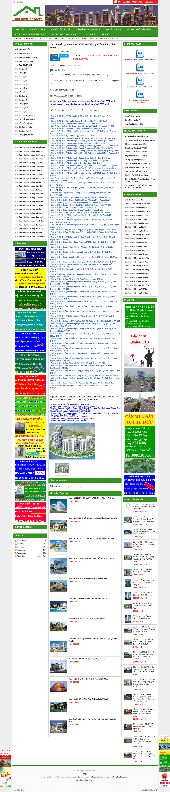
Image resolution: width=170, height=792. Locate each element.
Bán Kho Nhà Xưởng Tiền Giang (137, 223)
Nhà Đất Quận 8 (21, 96)
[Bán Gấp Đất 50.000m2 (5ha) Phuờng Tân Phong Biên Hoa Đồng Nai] (128, 587)
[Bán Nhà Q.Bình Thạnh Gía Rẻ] (30, 470)
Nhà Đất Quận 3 (21, 77)
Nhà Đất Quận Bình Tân (24, 135)
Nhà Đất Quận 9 (21, 100)
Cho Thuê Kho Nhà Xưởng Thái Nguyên (30, 236)
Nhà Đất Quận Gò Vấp (23, 127)
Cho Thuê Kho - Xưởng (24, 61)
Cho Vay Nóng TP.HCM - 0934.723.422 (139, 164)
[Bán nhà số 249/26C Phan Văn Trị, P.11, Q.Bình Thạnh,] (58, 706)
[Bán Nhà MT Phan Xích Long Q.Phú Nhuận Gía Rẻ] (30, 427)
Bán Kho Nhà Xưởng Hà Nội (135, 239)
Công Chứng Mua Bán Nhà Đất (136, 144)
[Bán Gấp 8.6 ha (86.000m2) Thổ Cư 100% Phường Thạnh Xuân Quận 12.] (128, 548)
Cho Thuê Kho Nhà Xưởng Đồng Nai (28, 151)
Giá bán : (53, 66)
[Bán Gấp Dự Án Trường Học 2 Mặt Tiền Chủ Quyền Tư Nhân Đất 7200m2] (128, 511)
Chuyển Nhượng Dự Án (134, 116)
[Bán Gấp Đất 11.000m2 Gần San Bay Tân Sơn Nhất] (128, 576)
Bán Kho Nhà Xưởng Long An (136, 219)
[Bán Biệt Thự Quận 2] (30, 300)
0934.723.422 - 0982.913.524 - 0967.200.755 (137, 2)
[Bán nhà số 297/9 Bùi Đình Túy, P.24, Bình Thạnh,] (58, 626)
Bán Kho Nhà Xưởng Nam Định (136, 274)
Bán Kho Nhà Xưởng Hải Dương (137, 281)
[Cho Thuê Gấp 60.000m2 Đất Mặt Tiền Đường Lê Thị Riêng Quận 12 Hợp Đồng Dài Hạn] (128, 673)
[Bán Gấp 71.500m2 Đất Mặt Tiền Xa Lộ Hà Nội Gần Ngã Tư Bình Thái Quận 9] (128, 646)
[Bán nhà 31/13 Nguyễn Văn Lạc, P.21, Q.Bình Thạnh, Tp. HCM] (58, 565)
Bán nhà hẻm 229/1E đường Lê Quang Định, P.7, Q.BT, (89, 599)
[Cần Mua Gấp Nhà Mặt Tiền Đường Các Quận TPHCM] (5, 758)
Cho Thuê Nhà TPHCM (23, 53)
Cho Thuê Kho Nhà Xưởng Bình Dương (30, 155)
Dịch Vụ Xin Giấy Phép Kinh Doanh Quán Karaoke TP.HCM (140, 180)
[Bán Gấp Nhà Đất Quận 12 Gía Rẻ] (30, 278)
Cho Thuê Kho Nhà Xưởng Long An (28, 163)
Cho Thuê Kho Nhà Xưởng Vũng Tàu (29, 159)
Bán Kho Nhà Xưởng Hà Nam (136, 246)
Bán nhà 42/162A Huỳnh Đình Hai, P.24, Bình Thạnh (88, 578)
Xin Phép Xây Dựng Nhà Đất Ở (136, 136)
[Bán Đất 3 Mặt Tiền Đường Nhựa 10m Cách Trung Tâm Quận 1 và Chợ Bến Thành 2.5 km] (128, 758)
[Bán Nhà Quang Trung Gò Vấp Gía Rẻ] (30, 491)
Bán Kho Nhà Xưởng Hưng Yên (137, 258)
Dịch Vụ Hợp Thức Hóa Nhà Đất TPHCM (140, 140)
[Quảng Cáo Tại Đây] (5, 777)
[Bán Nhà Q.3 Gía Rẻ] (30, 363)
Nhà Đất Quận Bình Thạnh (25, 115)
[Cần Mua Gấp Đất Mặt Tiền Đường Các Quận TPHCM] (164, 742)
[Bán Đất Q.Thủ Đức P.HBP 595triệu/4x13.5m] (139, 316)
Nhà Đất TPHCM (113, 29)
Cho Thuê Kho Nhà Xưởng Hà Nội (28, 182)
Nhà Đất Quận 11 (21, 108)
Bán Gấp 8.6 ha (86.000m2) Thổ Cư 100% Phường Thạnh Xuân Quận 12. (144, 544)
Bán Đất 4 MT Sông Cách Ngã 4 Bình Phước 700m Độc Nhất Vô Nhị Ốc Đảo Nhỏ (144, 629)
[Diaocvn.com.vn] (28, 20)
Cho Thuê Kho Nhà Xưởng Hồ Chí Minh (30, 147)
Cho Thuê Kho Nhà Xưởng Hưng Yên (29, 202)
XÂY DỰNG (90, 34)
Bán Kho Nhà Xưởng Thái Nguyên (137, 293)
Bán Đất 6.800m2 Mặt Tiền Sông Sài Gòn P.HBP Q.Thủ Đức (143, 606)
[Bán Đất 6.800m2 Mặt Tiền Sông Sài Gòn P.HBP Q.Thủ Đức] (128, 610)
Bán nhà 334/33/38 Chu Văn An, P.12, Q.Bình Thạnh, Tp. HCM (91, 538)
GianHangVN (152, 790)
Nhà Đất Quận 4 (21, 81)
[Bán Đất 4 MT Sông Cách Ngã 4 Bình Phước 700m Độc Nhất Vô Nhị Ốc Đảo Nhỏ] (128, 633)
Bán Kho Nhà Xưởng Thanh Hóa (137, 277)
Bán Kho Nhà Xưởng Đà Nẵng (136, 266)
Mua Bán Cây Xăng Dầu (61, 29)
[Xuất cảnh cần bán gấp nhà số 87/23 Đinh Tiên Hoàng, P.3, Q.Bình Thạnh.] (58, 646)
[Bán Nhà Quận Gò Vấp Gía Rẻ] (30, 448)
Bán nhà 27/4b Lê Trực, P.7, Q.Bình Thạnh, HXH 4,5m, (88, 679)
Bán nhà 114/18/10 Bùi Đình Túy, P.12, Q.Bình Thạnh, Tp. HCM (91, 498)
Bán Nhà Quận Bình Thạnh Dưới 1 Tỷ (30, 34)
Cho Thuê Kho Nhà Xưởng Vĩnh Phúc (29, 205)
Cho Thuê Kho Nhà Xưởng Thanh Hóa (29, 221)
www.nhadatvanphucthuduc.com (116, 777)
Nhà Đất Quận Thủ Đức (24, 123)
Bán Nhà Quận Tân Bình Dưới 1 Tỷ (66, 34)
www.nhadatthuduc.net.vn (50, 777)
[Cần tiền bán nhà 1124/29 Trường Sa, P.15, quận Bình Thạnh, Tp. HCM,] (58, 726)
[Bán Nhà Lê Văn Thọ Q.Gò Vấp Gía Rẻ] (139, 485)
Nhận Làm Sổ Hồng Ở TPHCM (136, 156)
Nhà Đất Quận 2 (21, 73)
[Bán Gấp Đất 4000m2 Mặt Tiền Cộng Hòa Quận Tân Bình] (128, 599)
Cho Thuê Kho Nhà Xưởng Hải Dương (29, 225)
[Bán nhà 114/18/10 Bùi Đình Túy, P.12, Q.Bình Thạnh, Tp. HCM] (58, 505)
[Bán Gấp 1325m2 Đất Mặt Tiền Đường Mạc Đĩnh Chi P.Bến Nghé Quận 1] (128, 730)
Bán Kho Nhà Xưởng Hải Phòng (137, 285)
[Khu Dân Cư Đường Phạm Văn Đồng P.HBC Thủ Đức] (139, 380)
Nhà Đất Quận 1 (21, 69)
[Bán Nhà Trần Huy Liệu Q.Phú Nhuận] (30, 406)
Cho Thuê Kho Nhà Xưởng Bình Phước (30, 178)
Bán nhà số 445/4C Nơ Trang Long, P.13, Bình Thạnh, (88, 659)
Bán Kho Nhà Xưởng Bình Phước (137, 235)
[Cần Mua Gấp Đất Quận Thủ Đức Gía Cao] (139, 443)
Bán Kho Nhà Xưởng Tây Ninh (136, 231)
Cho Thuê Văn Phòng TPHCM (26, 57)
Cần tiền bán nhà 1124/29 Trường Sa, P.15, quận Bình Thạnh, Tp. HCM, (92, 720)
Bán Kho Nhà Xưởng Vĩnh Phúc (137, 262)
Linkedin (56, 59)
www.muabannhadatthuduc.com (72, 777)
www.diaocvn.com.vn (88, 771)
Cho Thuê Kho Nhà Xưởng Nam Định (29, 217)
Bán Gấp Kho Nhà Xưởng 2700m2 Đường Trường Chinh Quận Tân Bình (144, 531)
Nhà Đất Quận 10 (21, 104)
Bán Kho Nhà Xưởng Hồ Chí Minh (137, 204)
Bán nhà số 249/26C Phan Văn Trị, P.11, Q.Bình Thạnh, (89, 699)
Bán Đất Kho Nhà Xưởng (87, 29)
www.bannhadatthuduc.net (94, 777)
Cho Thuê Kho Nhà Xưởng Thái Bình (29, 198)
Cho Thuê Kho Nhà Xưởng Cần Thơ (28, 171)
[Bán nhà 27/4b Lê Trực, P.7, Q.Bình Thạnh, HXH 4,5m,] (58, 686)
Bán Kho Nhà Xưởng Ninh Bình (136, 250)
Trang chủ (19, 29)
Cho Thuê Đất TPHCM (23, 65)
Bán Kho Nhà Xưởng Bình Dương (137, 211)
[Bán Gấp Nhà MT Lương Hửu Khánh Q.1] (30, 385)
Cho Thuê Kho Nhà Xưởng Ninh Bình (29, 194)
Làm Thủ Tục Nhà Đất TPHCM (136, 171)
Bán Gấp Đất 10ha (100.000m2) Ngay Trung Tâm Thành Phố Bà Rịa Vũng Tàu (144, 519)
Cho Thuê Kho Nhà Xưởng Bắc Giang (29, 213)
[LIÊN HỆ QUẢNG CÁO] (139, 348)
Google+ (85, 774)
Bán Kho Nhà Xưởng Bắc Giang (137, 270)
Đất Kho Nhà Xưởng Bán (134, 200)
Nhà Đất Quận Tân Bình (24, 131)
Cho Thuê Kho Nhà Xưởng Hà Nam (28, 190)
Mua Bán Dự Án (36, 29)
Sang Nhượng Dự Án (133, 120)
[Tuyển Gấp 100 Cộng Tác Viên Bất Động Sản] (164, 779)
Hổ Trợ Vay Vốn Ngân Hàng (135, 160)
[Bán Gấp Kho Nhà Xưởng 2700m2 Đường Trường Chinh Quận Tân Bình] (128, 536)
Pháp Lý (106, 34)
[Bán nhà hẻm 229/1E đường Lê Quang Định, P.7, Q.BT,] (58, 606)
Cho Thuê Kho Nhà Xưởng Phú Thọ (28, 233)
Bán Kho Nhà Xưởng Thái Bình (136, 254)
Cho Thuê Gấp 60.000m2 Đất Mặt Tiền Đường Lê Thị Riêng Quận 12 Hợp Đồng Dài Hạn (144, 669)
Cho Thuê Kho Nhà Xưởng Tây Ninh (28, 174)
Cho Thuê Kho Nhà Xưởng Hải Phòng (29, 229)
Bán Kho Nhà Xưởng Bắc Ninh (136, 243)
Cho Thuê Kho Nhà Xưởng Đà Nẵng (28, 209)
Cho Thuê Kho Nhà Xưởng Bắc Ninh (28, 186)
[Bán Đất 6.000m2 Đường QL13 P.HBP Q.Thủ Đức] (128, 622)
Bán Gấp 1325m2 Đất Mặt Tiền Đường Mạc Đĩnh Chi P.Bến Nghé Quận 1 (144, 726)
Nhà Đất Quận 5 (21, 84)
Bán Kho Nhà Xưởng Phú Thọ (136, 289)
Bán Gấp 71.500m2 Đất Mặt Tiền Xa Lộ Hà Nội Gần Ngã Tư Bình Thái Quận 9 (143, 642)
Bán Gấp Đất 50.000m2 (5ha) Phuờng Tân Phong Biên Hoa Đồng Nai (143, 582)
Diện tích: (77, 66)
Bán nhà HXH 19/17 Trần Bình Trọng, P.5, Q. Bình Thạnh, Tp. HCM (93, 518)
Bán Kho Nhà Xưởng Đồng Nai (136, 208)
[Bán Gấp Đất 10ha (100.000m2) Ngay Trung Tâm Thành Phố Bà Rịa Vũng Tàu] (128, 523)
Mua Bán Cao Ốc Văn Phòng (139, 29)
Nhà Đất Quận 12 (21, 112)
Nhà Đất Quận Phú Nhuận (25, 119)
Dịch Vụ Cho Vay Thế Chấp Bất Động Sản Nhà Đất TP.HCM (138, 186)
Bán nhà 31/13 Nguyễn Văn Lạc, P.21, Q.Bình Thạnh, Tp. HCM (91, 558)
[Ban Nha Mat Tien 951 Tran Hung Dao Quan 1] (30, 257)
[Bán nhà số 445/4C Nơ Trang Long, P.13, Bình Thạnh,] (58, 666)
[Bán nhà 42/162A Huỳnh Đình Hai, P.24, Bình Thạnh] (58, 586)
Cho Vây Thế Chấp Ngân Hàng (136, 175)
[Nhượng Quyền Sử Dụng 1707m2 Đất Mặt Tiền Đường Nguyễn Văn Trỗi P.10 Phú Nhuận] (128, 561)
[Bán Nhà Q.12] (30, 321)
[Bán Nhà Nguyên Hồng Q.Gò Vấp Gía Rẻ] (30, 512)
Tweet (65, 55)
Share (54, 55)
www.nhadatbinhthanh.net (85, 780)
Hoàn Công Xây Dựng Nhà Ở (135, 152)
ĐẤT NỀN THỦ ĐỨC (22, 49)
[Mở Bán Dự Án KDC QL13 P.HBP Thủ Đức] (139, 402)
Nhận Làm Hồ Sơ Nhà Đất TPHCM (137, 167)
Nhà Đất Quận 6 (21, 88)
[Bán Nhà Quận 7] (30, 342)
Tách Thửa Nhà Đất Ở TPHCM (136, 148)
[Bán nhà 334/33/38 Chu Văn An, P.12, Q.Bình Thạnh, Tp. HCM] (58, 545)
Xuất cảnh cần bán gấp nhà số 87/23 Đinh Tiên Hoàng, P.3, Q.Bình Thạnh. (93, 640)
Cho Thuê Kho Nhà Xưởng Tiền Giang (29, 167)
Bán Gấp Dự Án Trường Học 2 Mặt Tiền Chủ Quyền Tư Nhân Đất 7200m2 (144, 506)
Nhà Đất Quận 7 (21, 92)
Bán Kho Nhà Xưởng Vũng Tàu (136, 215)
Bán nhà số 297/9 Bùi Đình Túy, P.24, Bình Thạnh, (87, 619)
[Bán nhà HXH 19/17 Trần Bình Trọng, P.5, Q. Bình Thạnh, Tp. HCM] (58, 525)
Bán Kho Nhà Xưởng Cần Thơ (136, 227)
